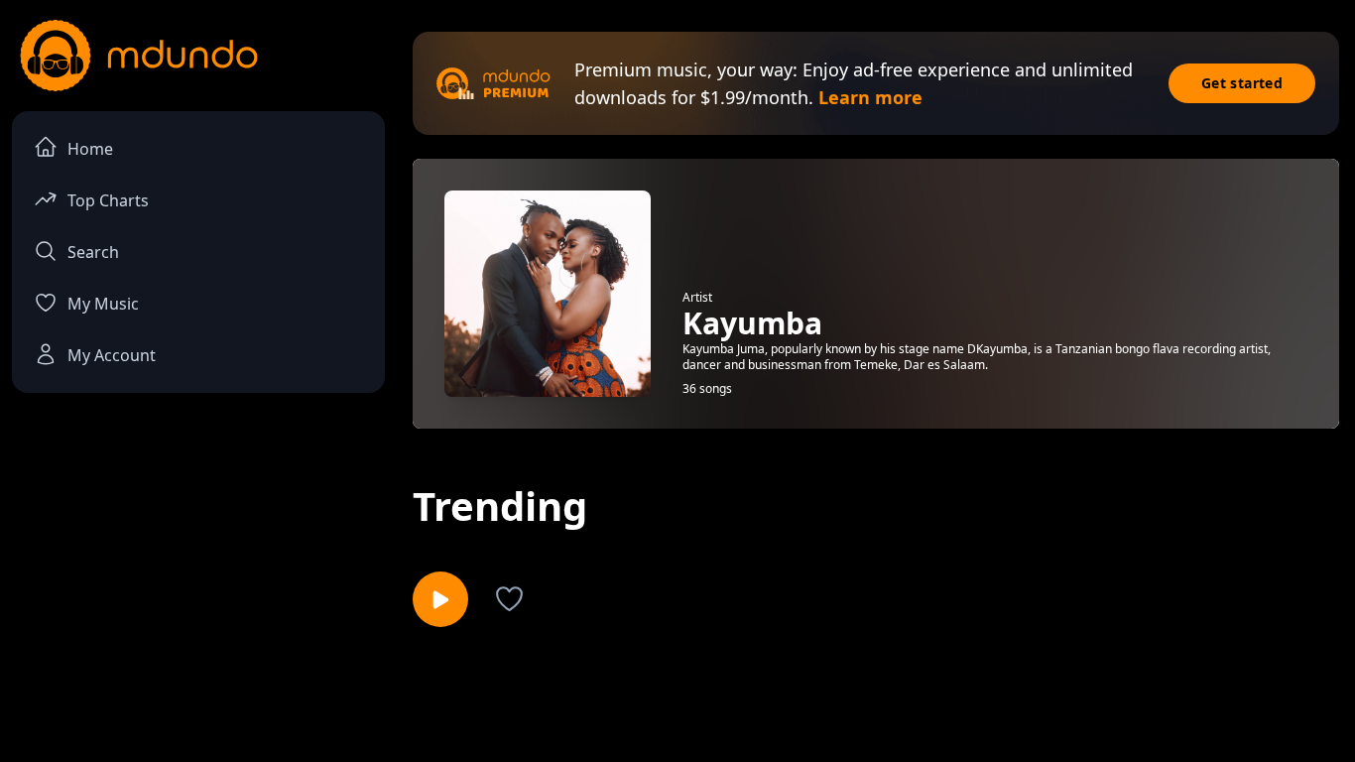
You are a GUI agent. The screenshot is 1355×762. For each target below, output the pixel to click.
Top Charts (108, 200)
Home (90, 149)
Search (93, 252)
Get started (1242, 82)
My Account (111, 355)
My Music (103, 304)
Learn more (870, 97)
